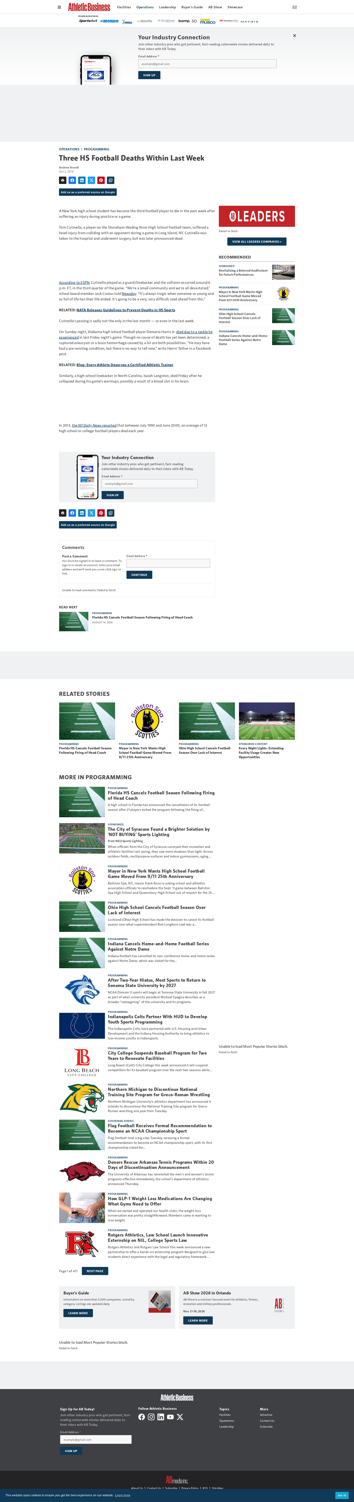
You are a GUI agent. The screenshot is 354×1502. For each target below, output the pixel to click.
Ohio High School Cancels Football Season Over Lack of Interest (240, 318)
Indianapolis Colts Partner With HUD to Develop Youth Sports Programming (157, 1019)
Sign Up (149, 75)
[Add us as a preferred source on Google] (110, 180)
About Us (137, 1488)
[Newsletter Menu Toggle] (294, 6)
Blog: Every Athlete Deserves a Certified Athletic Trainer (125, 364)
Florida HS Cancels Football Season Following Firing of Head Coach (142, 617)
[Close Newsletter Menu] (294, 35)
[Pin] (101, 180)
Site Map (217, 1488)
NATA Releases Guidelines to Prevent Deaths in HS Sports (126, 309)
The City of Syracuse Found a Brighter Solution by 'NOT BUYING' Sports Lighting (159, 832)
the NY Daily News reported (94, 425)
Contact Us (154, 1488)
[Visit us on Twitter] (180, 1416)
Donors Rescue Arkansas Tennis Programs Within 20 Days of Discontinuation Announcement (161, 1165)
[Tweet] (91, 180)
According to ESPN (74, 282)
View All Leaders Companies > (257, 241)
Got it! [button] (342, 1495)
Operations (69, 149)
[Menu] (59, 6)
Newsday (129, 293)
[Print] (62, 180)
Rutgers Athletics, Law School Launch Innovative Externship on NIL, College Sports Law (158, 1237)
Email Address (148, 56)
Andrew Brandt (69, 167)
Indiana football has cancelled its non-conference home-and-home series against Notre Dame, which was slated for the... (161, 958)
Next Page (95, 1271)
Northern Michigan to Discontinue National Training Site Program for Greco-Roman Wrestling (159, 1092)
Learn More (78, 1313)
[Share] (72, 180)
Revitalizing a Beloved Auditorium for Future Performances (243, 272)
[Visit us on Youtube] (170, 1416)
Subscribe (171, 1488)
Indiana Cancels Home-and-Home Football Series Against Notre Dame (243, 340)
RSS (205, 1488)
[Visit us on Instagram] (151, 1416)
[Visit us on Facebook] (141, 1416)
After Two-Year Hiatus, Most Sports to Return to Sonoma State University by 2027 (157, 983)
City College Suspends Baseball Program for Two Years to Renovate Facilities (157, 1055)
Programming (97, 149)
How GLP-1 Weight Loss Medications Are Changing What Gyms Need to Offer (160, 1201)
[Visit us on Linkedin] (160, 1416)
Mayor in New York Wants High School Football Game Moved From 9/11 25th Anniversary (241, 296)
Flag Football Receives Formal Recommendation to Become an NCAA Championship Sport (160, 1128)
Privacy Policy (190, 1488)
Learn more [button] (123, 1495)
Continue (139, 575)
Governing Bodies (121, 1120)
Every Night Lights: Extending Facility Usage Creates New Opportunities (261, 752)
